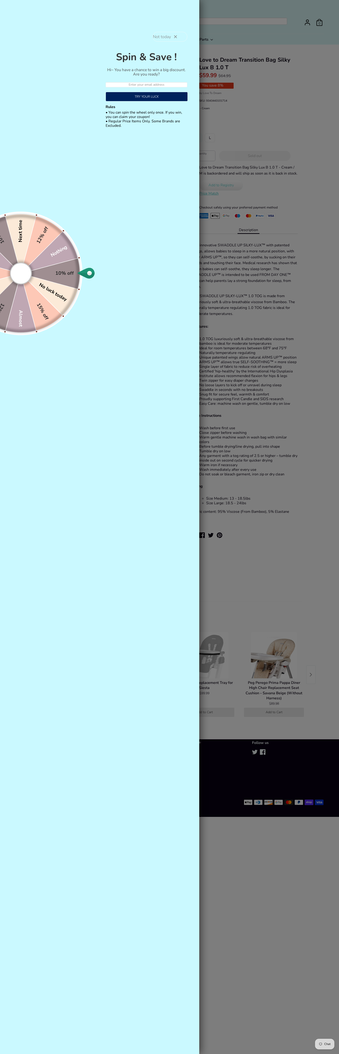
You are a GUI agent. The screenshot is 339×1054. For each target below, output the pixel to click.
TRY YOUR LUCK (147, 96)
